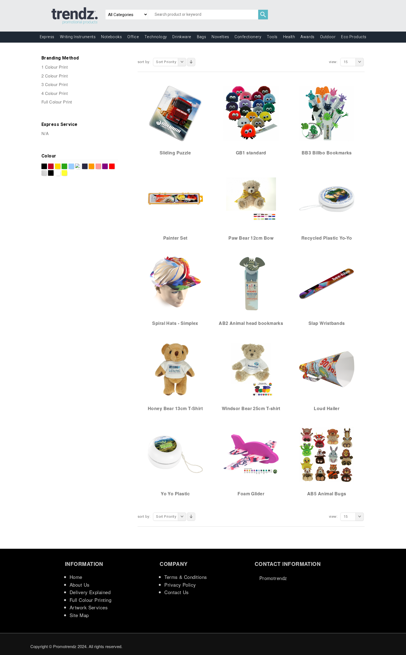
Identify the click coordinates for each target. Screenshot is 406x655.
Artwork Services (89, 607)
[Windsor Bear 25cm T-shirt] (251, 369)
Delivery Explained (90, 592)
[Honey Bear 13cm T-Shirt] (175, 369)
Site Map (79, 615)
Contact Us (176, 592)
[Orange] (91, 166)
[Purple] (105, 166)
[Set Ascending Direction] (191, 62)
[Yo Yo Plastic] (175, 454)
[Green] (64, 166)
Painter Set (175, 238)
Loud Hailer (326, 408)
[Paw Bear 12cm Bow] (251, 198)
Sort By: (144, 61)
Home (76, 576)
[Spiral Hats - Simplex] (175, 284)
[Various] (51, 173)
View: (333, 61)
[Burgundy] (51, 166)
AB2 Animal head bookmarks (251, 323)
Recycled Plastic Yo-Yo (326, 238)
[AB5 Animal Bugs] (326, 454)
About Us (80, 584)
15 (346, 61)
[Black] (44, 166)
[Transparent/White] (44, 173)
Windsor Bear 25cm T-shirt (251, 408)
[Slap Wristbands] (326, 284)
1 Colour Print (54, 67)
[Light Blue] (71, 166)
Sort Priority (166, 61)
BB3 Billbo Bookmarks (327, 152)
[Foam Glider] (251, 454)
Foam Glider (251, 493)
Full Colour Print (56, 102)
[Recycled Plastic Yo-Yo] (326, 198)
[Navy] (85, 166)
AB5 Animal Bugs (326, 493)
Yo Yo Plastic (175, 493)
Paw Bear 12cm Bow (250, 238)
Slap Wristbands (327, 323)
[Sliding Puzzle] (175, 113)
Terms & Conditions (185, 576)
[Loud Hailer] (326, 369)
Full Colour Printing (90, 599)
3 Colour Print (54, 84)
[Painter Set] (175, 198)
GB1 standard (251, 152)
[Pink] (98, 166)
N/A (45, 133)
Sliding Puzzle (175, 152)
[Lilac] (78, 166)
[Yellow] (64, 173)
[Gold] (57, 166)
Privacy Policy (180, 584)
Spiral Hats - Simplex (175, 323)
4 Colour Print (54, 93)
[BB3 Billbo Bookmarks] (326, 113)
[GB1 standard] (251, 113)
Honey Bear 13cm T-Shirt (175, 408)
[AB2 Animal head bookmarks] (251, 284)
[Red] (112, 166)
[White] (57, 173)
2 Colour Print (54, 76)
